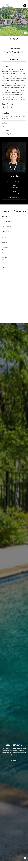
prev (12, 39)
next (16, 39)
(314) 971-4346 (14, 187)
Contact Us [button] (14, 760)
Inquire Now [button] (14, 59)
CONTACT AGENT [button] (14, 197)
